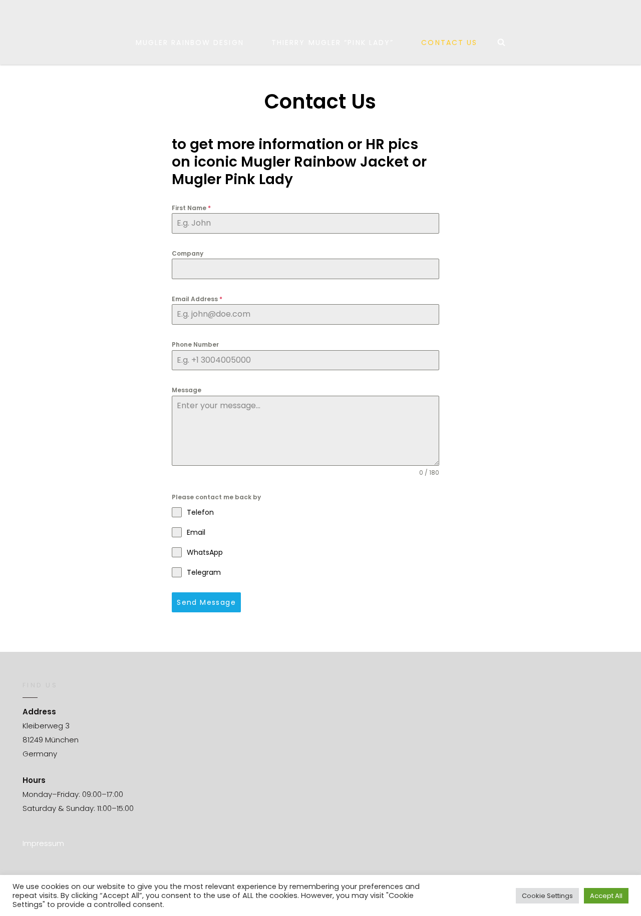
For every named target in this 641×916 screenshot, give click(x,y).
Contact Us (449, 43)
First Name (191, 208)
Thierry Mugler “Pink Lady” (332, 43)
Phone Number (195, 344)
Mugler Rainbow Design (190, 43)
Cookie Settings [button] (547, 895)
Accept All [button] (606, 895)
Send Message (206, 602)
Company (187, 253)
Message (186, 390)
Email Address (197, 299)
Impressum (43, 843)
